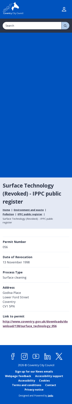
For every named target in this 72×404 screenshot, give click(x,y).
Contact (50, 385)
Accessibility (26, 380)
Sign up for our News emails (34, 371)
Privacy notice (34, 389)
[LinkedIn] (47, 356)
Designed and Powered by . (36, 395)
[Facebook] (13, 356)
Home (6, 209)
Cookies (44, 380)
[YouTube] (36, 356)
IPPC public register (30, 214)
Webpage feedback (18, 376)
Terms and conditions (26, 385)
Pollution (8, 214)
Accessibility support (49, 376)
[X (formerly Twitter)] (59, 356)
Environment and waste (29, 209)
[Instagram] (24, 356)
